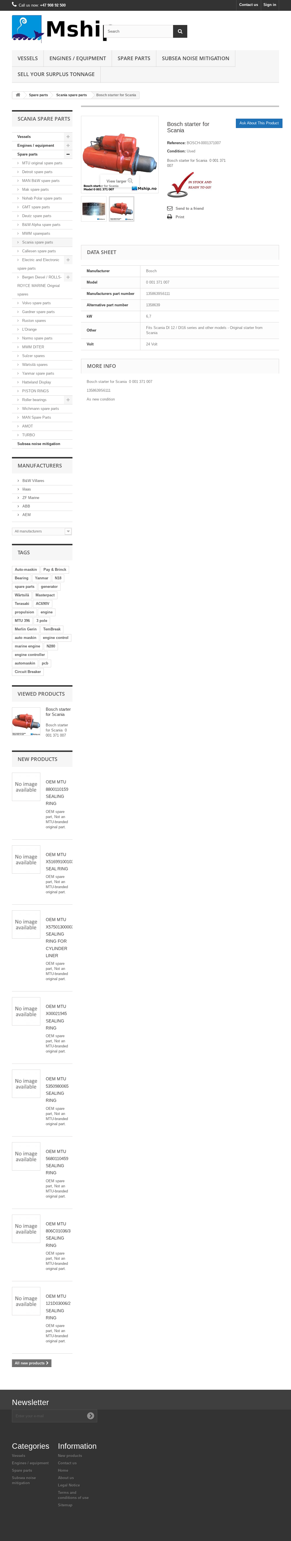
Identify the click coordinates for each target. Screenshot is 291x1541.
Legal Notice (69, 1485)
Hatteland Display (36, 382)
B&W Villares (32, 481)
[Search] (180, 31)
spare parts (24, 586)
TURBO (28, 435)
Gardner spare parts (38, 312)
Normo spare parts (37, 338)
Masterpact (45, 595)
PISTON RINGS (35, 391)
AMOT (27, 426)
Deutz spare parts (36, 216)
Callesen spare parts (38, 251)
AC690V (42, 603)
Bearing (21, 578)
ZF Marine (30, 498)
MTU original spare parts (42, 163)
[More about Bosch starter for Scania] (26, 721)
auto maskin (25, 638)
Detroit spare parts (37, 172)
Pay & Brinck (54, 569)
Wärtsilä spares (34, 364)
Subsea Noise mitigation (195, 58)
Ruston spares (33, 320)
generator (49, 586)
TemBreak (52, 629)
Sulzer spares (33, 356)
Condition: (176, 151)
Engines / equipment (77, 58)
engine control (55, 638)
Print (180, 217)
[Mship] (53, 29)
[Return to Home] (18, 95)
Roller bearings (34, 400)
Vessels (28, 58)
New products (37, 759)
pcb (45, 663)
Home (63, 1470)
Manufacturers (40, 465)
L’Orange (29, 329)
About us (66, 1478)
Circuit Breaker (28, 672)
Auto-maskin (26, 569)
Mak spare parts (35, 189)
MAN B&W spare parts (40, 181)
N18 (58, 578)
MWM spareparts (35, 233)
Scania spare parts (71, 95)
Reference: (176, 143)
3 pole (41, 621)
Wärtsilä (22, 595)
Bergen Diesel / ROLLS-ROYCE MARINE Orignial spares (39, 285)
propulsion (24, 612)
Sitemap (65, 1505)
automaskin (25, 663)
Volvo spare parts (36, 303)
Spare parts (134, 58)
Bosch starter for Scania (58, 712)
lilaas (26, 489)
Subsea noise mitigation (38, 444)
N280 (51, 646)
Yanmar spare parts (37, 373)
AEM (26, 515)
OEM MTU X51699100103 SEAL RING (60, 861)
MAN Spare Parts (36, 417)
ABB (25, 506)
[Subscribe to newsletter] (90, 1416)
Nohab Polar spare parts (41, 198)
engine (47, 612)
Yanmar (41, 578)
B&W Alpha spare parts (41, 225)
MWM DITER (32, 347)
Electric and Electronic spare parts (38, 264)
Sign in (269, 5)
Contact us (248, 5)
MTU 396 (22, 621)
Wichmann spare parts (40, 408)
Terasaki (22, 603)
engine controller (30, 655)
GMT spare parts (35, 207)
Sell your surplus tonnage (56, 74)
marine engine (27, 646)
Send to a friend (190, 208)
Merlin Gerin (26, 629)
